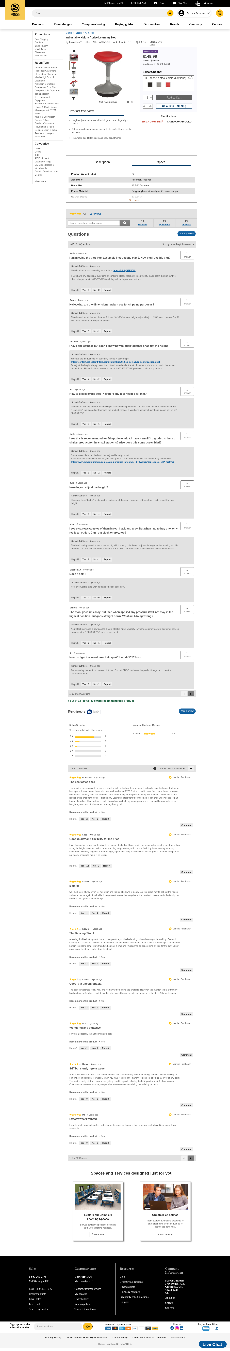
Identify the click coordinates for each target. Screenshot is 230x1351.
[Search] (170, 13)
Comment (186, 825)
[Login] (182, 13)
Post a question (186, 233)
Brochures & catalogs (131, 1281)
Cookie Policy (120, 1337)
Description (102, 162)
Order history (81, 1299)
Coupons (124, 1302)
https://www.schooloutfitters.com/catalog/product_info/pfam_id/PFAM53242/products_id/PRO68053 (122, 462)
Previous (74, 50)
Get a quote (208, 3)
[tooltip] (84, 712)
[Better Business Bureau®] (217, 1328)
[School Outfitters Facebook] (172, 1328)
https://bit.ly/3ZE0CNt (124, 270)
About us (170, 1297)
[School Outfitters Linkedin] (181, 1328)
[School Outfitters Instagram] (177, 1329)
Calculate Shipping (174, 106)
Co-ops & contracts (130, 1291)
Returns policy (82, 1304)
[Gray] (158, 84)
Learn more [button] (164, 1234)
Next (73, 98)
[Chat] (175, 3)
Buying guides (127, 1286)
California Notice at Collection (149, 1337)
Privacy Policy (53, 1337)
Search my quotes (38, 1309)
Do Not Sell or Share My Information (86, 1337)
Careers (169, 1302)
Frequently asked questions (134, 1297)
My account (80, 1293)
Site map (169, 1307)
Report (107, 290)
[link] (119, 42)
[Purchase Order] (141, 1328)
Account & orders (195, 13)
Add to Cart (174, 97)
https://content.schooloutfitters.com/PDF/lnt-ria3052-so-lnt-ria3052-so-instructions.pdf (115, 362)
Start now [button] (97, 1234)
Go (88, 1326)
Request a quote (37, 1293)
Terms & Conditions (85, 1309)
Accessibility (178, 1337)
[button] (207, 675)
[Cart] (219, 13)
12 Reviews (96, 214)
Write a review (188, 712)
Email (162, 3)
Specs (161, 162)
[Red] (168, 84)
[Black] (150, 84)
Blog (122, 1276)
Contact (87, 1288)
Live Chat (182, 3)
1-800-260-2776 (138, 3)
